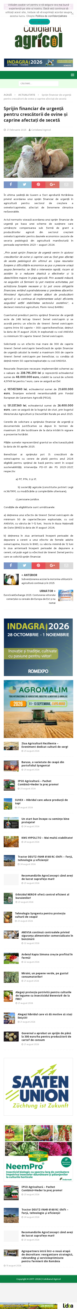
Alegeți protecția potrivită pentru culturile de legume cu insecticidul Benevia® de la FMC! (43, 995)
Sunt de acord (39, 21)
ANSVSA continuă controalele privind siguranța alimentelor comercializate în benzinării (47, 936)
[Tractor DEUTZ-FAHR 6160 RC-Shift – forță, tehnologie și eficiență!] (9, 860)
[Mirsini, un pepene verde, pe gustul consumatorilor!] (11, 977)
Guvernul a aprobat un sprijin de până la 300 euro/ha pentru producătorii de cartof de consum (46, 1036)
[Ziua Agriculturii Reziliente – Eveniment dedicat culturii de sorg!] (11, 746)
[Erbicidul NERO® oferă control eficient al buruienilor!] (8, 898)
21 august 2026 (31, 980)
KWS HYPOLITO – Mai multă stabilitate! (47, 837)
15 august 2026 (13, 1265)
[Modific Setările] (72, 14)
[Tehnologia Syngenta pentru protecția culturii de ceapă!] (8, 917)
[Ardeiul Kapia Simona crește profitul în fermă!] (11, 958)
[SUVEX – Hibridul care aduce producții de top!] (8, 804)
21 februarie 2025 (16, 130)
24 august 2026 (31, 826)
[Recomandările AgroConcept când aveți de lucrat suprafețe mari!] (11, 879)
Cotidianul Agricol (41, 130)
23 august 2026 (31, 883)
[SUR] (38, 1113)
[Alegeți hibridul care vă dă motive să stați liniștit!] (9, 1018)
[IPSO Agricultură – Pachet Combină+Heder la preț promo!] (9, 785)
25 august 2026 (31, 751)
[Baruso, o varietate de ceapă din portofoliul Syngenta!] (11, 766)
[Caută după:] (39, 83)
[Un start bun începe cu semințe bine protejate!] (11, 822)
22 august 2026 (31, 943)
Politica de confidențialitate (51, 15)
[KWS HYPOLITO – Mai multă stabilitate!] (11, 841)
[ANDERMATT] (38, 1179)
